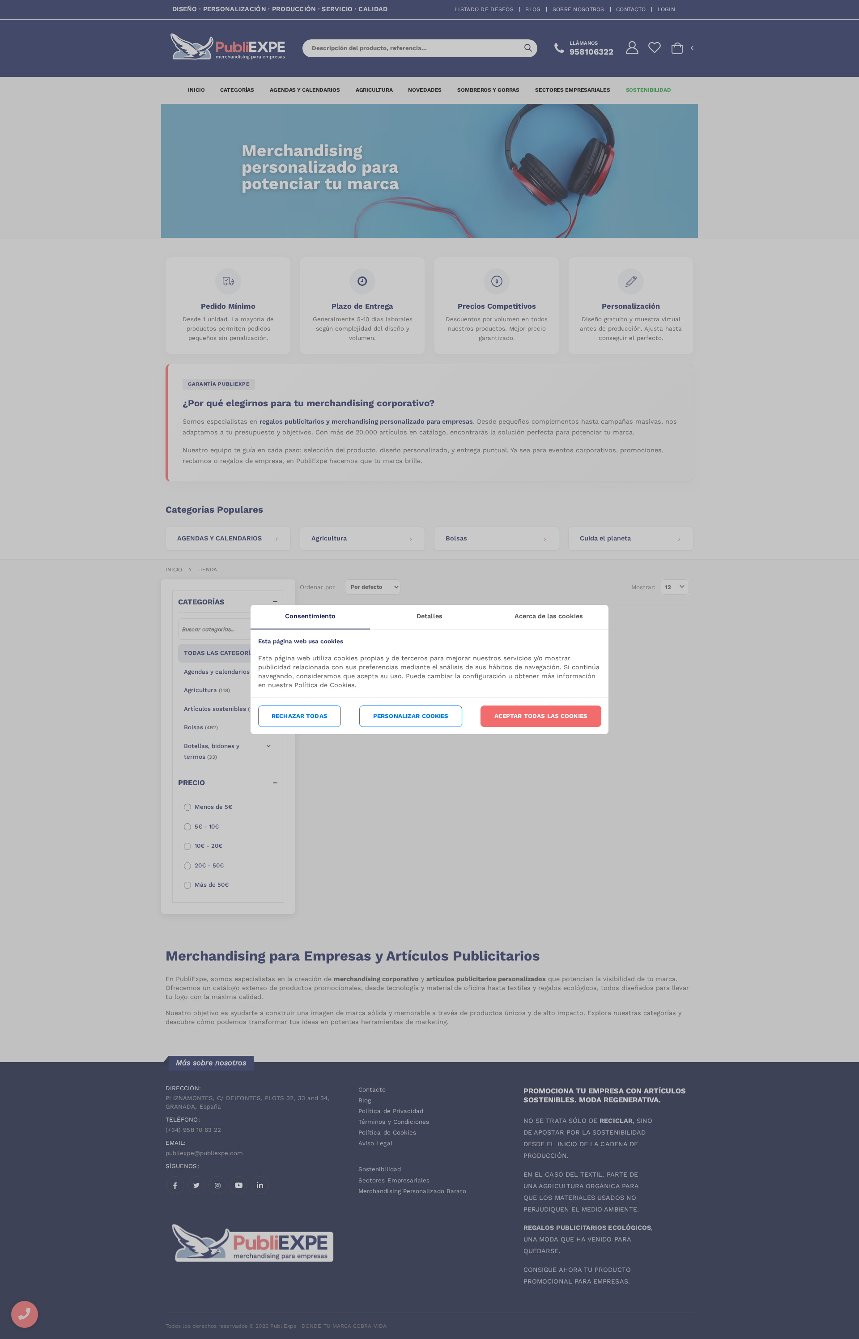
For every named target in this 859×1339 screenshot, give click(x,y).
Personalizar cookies (411, 716)
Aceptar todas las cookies (540, 716)
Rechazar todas (299, 716)
